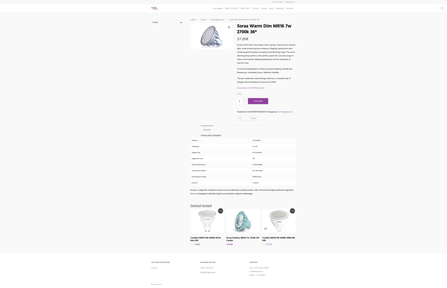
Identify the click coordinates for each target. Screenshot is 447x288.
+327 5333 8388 (277, 2)
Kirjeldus (207, 129)
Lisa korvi (258, 101)
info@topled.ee (290, 2)
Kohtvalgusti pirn (217, 20)
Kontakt (289, 8)
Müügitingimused (207, 272)
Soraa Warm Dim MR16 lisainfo (250, 88)
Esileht (193, 20)
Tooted (203, 20)
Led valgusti (218, 8)
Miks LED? (245, 8)
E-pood (255, 8)
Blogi (271, 8)
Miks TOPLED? (231, 8)
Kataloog (280, 8)
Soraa (264, 8)
